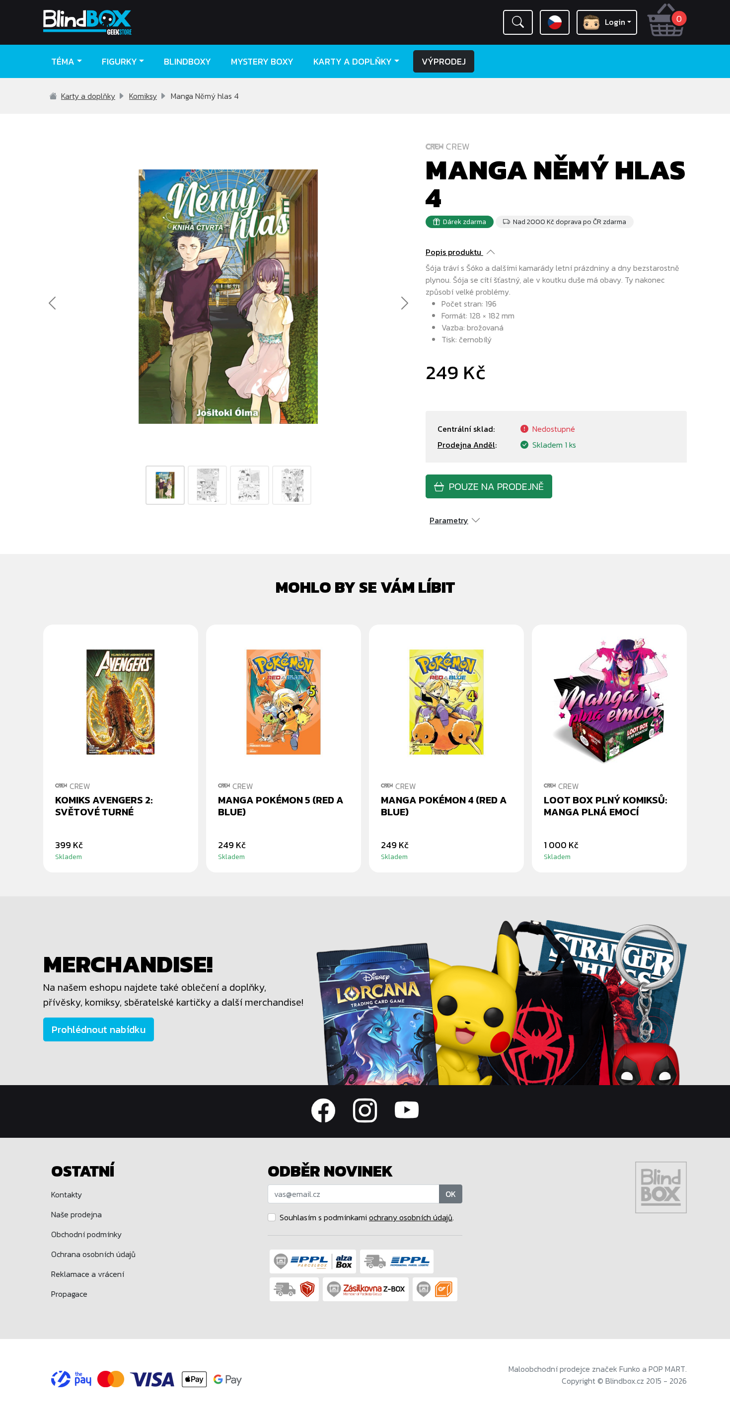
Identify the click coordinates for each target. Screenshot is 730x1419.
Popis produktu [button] (453, 252)
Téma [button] (62, 61)
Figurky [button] (119, 61)
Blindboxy (187, 61)
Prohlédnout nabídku (99, 1029)
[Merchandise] (501, 1002)
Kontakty (66, 1194)
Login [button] (615, 22)
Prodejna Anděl (466, 445)
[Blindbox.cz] (119, 22)
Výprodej (444, 61)
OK (450, 1194)
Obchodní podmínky (86, 1234)
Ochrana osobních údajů (93, 1254)
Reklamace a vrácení (87, 1274)
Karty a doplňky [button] (352, 61)
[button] (518, 22)
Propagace (69, 1294)
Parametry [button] (449, 520)
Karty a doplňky (88, 96)
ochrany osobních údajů (410, 1217)
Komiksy (143, 96)
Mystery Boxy (262, 61)
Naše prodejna (76, 1214)
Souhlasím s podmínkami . (367, 1217)
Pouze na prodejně (494, 486)
